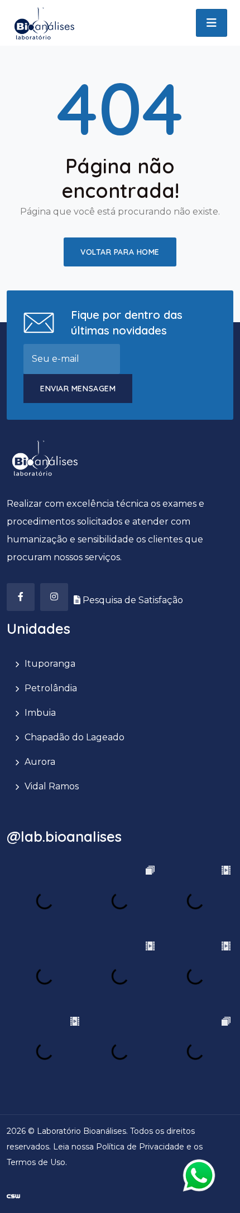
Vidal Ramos (52, 786)
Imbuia (40, 712)
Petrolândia (51, 688)
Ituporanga (50, 663)
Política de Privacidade (140, 1147)
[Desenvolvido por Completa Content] (13, 1195)
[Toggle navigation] (211, 23)
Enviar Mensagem (78, 389)
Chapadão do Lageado (74, 737)
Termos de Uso (36, 1162)
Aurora (40, 761)
